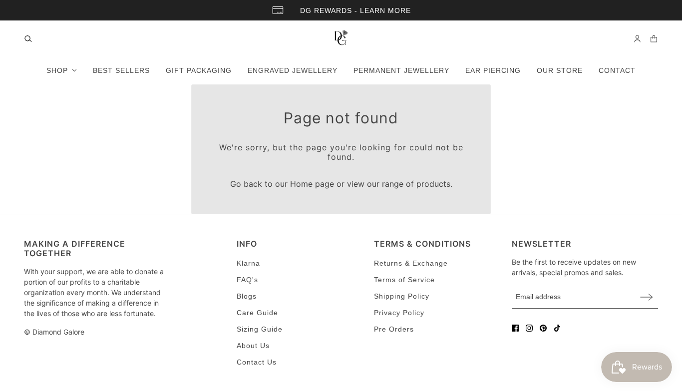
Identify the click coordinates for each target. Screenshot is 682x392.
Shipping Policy (401, 296)
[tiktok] (557, 328)
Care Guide (257, 313)
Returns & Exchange (411, 263)
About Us (253, 346)
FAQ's (247, 280)
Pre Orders (394, 329)
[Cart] (654, 38)
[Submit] (646, 297)
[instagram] (529, 328)
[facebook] (515, 328)
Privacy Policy (399, 313)
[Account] (637, 38)
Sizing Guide (260, 329)
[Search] (28, 38)
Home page (312, 184)
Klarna (248, 263)
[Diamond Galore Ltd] (341, 38)
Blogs (247, 296)
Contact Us (257, 362)
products (433, 184)
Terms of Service (404, 280)
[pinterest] (543, 328)
